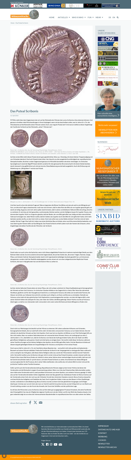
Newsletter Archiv (107, 447)
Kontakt (102, 433)
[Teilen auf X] (35, 403)
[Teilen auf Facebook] (30, 403)
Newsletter (104, 444)
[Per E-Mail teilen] (40, 403)
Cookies (102, 440)
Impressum (103, 426)
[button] (4, 456)
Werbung (102, 436)
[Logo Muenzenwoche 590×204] (24, 14)
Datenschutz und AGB (109, 429)
